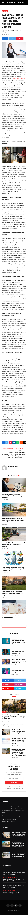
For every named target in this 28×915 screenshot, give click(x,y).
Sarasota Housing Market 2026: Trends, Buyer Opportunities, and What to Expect (13, 520)
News (3, 712)
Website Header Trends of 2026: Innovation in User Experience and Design (19, 741)
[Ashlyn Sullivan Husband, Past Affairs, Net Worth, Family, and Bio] (6, 671)
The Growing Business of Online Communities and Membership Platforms (12, 495)
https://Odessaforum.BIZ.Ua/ (10, 890)
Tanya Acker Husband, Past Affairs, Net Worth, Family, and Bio (19, 661)
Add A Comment (14, 626)
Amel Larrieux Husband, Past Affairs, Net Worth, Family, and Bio (19, 651)
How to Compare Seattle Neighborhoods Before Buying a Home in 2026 (13, 717)
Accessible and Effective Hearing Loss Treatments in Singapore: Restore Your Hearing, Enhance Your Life (20, 455)
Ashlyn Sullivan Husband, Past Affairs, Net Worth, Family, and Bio (19, 670)
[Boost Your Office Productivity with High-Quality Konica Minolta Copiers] (14, 50)
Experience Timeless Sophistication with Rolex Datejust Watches (7, 454)
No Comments (19, 33)
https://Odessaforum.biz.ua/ (10, 877)
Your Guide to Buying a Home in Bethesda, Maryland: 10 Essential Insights (12, 593)
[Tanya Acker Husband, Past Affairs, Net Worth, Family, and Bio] (6, 661)
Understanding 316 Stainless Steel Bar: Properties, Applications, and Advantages (13, 569)
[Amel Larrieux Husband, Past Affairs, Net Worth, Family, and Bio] (6, 652)
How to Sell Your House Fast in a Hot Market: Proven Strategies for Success (13, 544)
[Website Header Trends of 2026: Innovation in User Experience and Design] (6, 741)
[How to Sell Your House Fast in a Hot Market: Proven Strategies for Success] (14, 534)
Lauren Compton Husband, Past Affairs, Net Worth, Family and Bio (18, 641)
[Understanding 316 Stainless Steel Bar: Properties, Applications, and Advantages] (14, 558)
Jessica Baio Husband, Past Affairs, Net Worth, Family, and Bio (13, 893)
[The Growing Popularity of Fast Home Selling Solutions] (14, 607)
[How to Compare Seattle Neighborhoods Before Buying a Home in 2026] (14, 706)
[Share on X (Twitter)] (12, 38)
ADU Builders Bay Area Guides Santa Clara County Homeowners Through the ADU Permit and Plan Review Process (19, 752)
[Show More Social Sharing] (24, 38)
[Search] (23, 2)
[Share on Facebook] (5, 38)
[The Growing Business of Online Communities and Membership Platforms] (14, 485)
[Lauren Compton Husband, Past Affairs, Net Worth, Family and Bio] (6, 641)
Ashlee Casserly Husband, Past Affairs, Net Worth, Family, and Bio (14, 873)
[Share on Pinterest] (19, 38)
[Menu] (3, 2)
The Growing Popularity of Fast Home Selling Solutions (14, 617)
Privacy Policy (15, 788)
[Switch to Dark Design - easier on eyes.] (25, 2)
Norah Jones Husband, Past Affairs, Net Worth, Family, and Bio (13, 879)
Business (4, 11)
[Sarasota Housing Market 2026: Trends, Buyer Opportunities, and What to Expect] (14, 509)
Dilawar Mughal (10, 30)
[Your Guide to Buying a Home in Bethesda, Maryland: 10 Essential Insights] (14, 583)
